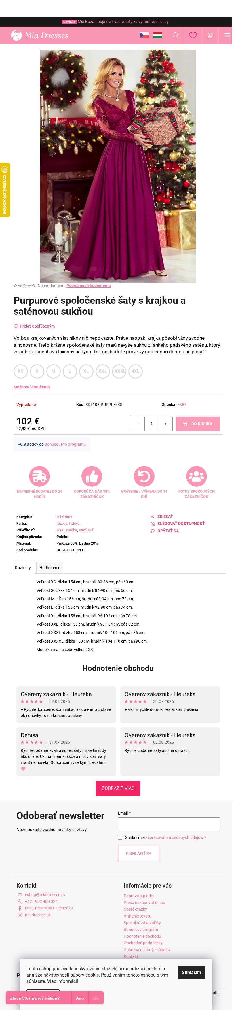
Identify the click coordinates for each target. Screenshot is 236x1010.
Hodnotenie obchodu (118, 668)
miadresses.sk (38, 915)
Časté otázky (135, 909)
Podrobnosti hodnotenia (88, 285)
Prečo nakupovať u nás (144, 902)
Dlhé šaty (64, 517)
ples (60, 530)
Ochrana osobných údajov (147, 949)
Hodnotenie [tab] (49, 567)
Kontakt (131, 956)
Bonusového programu (65, 444)
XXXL (120, 371)
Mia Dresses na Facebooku (49, 908)
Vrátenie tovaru (137, 916)
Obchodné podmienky (143, 943)
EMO (181, 404)
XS (21, 371)
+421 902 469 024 (41, 901)
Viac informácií (62, 981)
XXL (102, 371)
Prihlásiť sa (138, 853)
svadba (71, 530)
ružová (62, 523)
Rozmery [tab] (23, 567)
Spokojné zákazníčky (142, 922)
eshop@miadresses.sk (45, 894)
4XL (136, 371)
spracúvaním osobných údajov (175, 837)
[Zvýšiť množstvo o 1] (165, 424)
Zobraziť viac (118, 788)
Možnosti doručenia (32, 387)
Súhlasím (191, 972)
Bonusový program (141, 929)
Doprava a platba (139, 896)
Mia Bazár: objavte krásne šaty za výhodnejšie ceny (116, 21)
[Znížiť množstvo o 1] (138, 424)
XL (86, 371)
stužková (86, 530)
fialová (74, 523)
